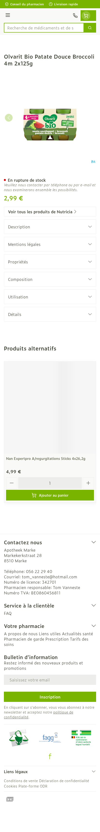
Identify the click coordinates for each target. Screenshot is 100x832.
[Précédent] (9, 118)
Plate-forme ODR (32, 785)
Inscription (50, 697)
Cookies (10, 785)
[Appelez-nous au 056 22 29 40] (75, 15)
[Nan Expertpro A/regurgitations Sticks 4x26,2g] (50, 408)
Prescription (57, 639)
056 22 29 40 (39, 571)
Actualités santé (77, 633)
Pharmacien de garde (24, 639)
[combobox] (44, 28)
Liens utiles (50, 633)
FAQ (8, 613)
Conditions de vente (21, 780)
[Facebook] (50, 756)
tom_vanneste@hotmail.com (49, 577)
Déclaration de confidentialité (64, 780)
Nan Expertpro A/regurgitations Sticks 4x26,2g (45, 458)
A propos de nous (21, 633)
